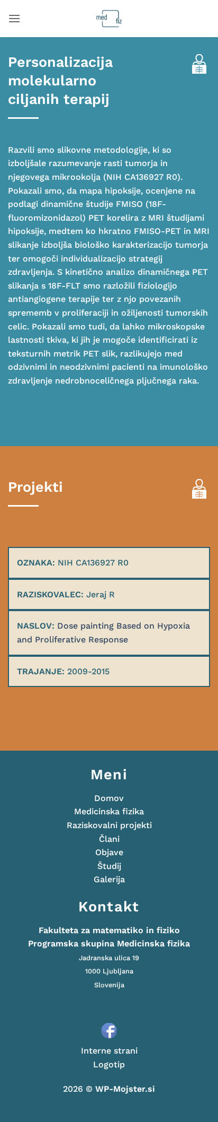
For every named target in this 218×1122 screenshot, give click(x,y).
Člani (109, 839)
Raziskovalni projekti (109, 825)
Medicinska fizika (109, 811)
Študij (109, 866)
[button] (14, 18)
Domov (109, 798)
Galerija (109, 879)
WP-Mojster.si (125, 1089)
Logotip (109, 1064)
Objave (109, 852)
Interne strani (109, 1051)
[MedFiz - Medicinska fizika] (109, 18)
